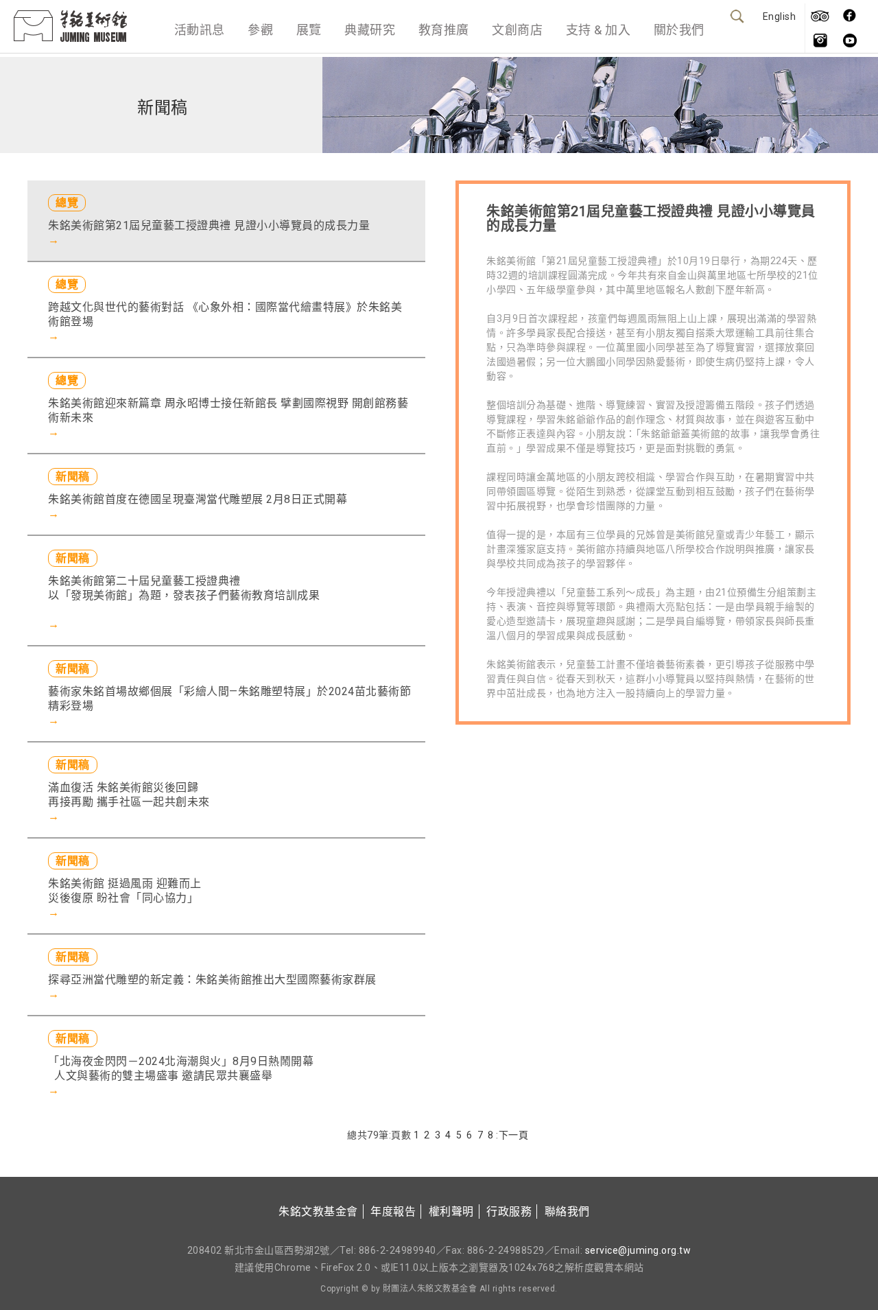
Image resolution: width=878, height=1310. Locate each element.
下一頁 (514, 1135)
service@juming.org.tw (638, 1250)
